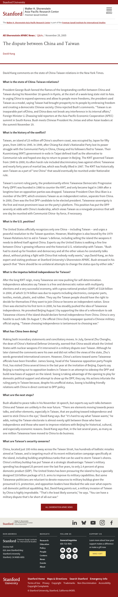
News (42, 559)
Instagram (62, 556)
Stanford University (14, 2)
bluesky (83, 522)
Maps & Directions (57, 578)
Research (44, 540)
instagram (102, 522)
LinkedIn (68, 556)
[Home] (53, 11)
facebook (111, 522)
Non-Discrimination (86, 583)
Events (43, 563)
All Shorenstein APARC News (19, 35)
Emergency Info (98, 578)
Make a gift (97, 553)
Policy (42, 548)
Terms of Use (34, 583)
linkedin (74, 522)
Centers (43, 555)
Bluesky (68, 550)
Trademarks (69, 583)
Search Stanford (79, 578)
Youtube (75, 550)
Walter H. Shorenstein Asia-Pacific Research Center (28, 22)
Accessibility (105, 583)
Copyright (56, 583)
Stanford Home (36, 578)
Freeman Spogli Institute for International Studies (83, 22)
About (42, 566)
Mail (62, 550)
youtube (93, 522)
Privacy (45, 583)
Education (44, 544)
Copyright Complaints (38, 586)
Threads (75, 556)
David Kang (9, 53)
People (43, 551)
